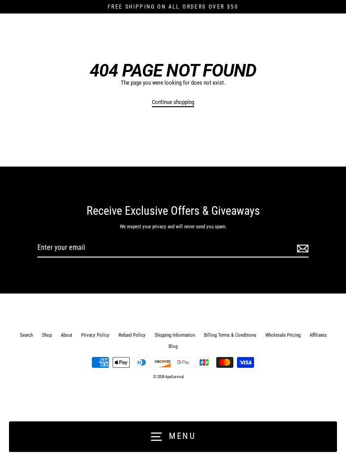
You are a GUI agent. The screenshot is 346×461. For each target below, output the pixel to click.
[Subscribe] (301, 248)
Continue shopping (173, 102)
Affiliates (318, 335)
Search (26, 335)
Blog (173, 346)
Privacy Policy (95, 335)
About (66, 335)
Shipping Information (175, 335)
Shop (47, 335)
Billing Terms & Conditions (230, 335)
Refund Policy (132, 335)
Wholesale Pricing (282, 335)
